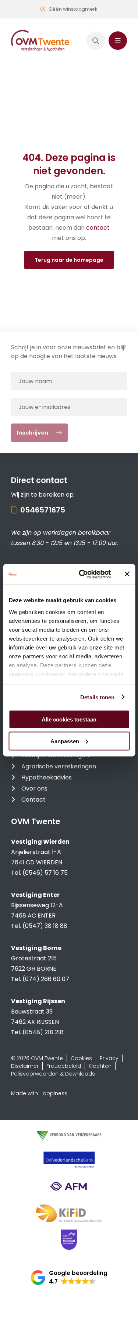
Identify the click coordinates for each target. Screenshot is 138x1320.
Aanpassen (64, 741)
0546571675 (42, 510)
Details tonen (97, 697)
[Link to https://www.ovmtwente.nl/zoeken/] (95, 40)
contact (98, 227)
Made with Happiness (39, 1093)
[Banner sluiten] (127, 574)
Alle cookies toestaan (69, 719)
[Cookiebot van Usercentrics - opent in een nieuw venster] (82, 574)
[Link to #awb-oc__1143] (118, 40)
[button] (69, 1277)
